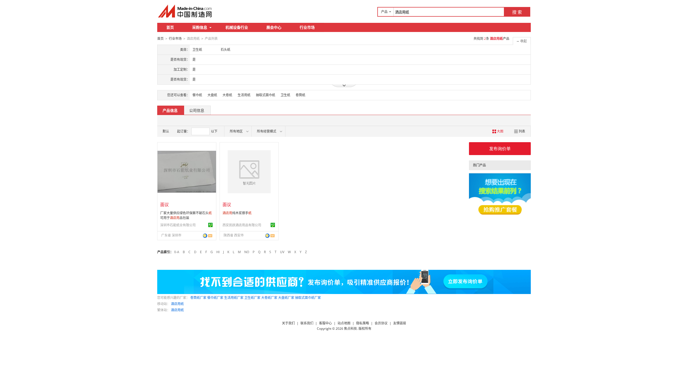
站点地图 (344, 323)
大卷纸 (227, 95)
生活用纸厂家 (233, 297)
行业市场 (307, 27)
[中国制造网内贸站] (185, 11)
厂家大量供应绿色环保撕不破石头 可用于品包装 (186, 215)
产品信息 (170, 110)
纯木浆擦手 (237, 213)
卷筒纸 (300, 95)
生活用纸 (244, 95)
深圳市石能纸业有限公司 (178, 225)
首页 (170, 27)
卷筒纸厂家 (198, 297)
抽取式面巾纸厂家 (308, 297)
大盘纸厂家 (286, 297)
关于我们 (288, 323)
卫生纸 (285, 95)
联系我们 (306, 323)
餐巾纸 (197, 95)
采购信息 (199, 27)
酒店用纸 (177, 304)
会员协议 (381, 323)
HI (218, 252)
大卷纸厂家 (269, 297)
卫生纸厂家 (252, 297)
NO (246, 252)
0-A (176, 252)
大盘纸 (212, 95)
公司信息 (196, 110)
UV (282, 252)
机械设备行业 (236, 27)
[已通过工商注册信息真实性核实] (210, 225)
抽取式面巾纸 (265, 95)
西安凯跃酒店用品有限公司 (242, 225)
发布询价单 (500, 149)
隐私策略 (362, 323)
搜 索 (517, 12)
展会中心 (273, 27)
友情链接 (399, 323)
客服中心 (325, 323)
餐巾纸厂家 (215, 297)
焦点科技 (350, 328)
